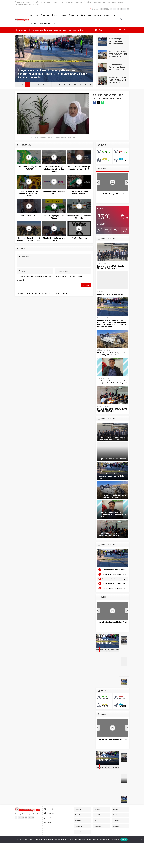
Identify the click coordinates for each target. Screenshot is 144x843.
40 (111, 767)
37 (106, 767)
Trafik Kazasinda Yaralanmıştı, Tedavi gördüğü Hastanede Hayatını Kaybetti (117, 68)
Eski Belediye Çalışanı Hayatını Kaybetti (79, 192)
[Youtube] (121, 9)
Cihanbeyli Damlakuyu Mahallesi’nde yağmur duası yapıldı (54, 169)
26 (112, 650)
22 (106, 650)
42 (114, 767)
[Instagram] (118, 9)
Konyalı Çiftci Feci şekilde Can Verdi (111, 294)
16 (96, 650)
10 (64, 84)
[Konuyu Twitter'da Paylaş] (98, 102)
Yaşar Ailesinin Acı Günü (28, 216)
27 (114, 650)
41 (112, 767)
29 (117, 650)
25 (110, 650)
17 (98, 650)
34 (101, 767)
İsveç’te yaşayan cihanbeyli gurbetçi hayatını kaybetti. (79, 168)
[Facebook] (111, 9)
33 (99, 767)
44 (117, 767)
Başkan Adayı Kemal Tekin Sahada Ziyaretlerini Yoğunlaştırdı (110, 267)
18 (99, 650)
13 (80, 84)
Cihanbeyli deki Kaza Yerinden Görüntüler (79, 217)
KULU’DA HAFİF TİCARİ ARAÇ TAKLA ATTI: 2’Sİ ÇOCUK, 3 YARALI (118, 54)
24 (109, 650)
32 (98, 767)
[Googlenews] (128, 9)
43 (115, 767)
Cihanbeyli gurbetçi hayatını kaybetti (54, 239)
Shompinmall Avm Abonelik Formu (54, 192)
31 (96, 767)
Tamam (124, 840)
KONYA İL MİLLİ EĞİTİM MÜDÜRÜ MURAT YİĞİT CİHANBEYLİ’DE (117, 80)
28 (115, 650)
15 (91, 84)
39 (109, 767)
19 (101, 650)
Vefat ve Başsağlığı (79, 238)
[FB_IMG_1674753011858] (53, 134)
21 (104, 650)
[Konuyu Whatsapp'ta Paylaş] (102, 102)
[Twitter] (114, 9)
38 (107, 767)
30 (118, 650)
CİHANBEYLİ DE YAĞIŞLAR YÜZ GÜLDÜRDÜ (29, 168)
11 (69, 84)
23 (107, 650)
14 (85, 84)
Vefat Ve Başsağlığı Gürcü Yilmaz (54, 217)
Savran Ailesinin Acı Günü (113, 98)
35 (103, 767)
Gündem (20, 67)
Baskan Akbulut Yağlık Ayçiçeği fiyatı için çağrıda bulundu (28, 193)
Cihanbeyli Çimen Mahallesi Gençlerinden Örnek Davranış (28, 239)
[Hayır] (141, 840)
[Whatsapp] (124, 9)
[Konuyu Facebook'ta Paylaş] (94, 102)
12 (75, 84)
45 (118, 767)
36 (104, 767)
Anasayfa (95, 98)
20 (103, 650)
